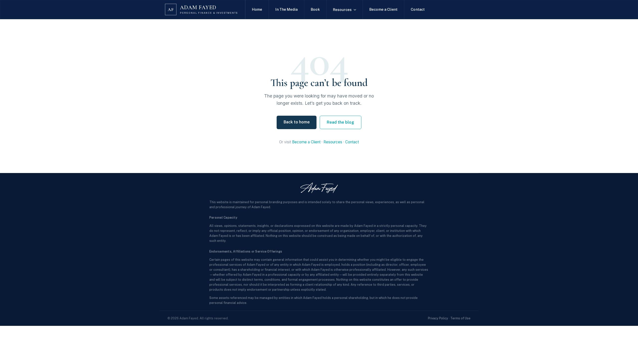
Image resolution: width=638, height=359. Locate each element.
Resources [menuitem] (342, 9)
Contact (352, 142)
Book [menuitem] (315, 9)
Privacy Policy (438, 318)
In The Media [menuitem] (286, 9)
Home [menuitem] (257, 9)
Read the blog (340, 122)
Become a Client (306, 142)
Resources (332, 142)
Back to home (297, 122)
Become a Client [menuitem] (383, 9)
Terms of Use (460, 318)
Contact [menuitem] (418, 9)
